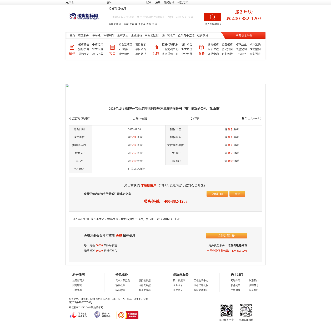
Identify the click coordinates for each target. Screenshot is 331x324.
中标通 (96, 35)
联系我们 (254, 280)
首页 (72, 35)
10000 (99, 250)
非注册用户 (148, 185)
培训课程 (213, 49)
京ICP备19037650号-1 (82, 302)
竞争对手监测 (123, 280)
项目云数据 (145, 280)
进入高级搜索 (212, 24)
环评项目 (124, 53)
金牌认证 (122, 35)
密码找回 (227, 49)
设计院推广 (168, 35)
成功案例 (255, 49)
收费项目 (202, 35)
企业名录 (186, 53)
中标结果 (97, 44)
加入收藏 (141, 118)
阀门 (137, 24)
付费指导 (77, 290)
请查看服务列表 (237, 245)
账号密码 (77, 285)
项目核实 (140, 44)
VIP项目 (124, 49)
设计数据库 (179, 280)
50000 (99, 245)
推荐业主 (241, 44)
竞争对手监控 (186, 35)
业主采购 (97, 49)
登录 (230, 129)
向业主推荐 (145, 290)
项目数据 (140, 53)
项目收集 (120, 285)
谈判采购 (255, 44)
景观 (131, 24)
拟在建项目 (125, 44)
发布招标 (213, 44)
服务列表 (255, 53)
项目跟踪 (140, 49)
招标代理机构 (170, 44)
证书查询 (213, 53)
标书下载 (97, 53)
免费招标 (227, 44)
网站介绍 (235, 280)
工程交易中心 (170, 49)
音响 (154, 24)
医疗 (149, 24)
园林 (126, 24)
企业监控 (227, 53)
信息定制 (241, 49)
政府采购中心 (170, 53)
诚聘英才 (254, 285)
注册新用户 (78, 280)
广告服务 (241, 53)
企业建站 (136, 35)
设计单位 (186, 44)
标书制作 (108, 35)
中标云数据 (152, 35)
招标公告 (83, 49)
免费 (119, 235)
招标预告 (83, 44)
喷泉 (143, 24)
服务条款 (254, 290)
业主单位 (186, 49)
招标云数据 (145, 285)
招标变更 (83, 53)
